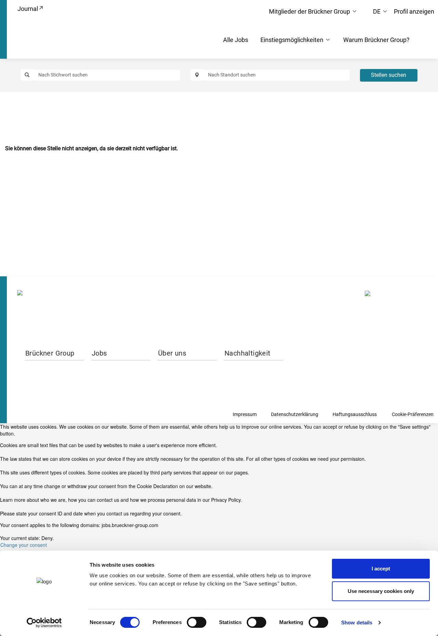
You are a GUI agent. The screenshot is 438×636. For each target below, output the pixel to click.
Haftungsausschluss (355, 414)
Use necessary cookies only (381, 591)
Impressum (245, 414)
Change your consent (23, 544)
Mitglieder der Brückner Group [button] (310, 11)
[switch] (196, 622)
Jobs (99, 353)
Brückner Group (50, 353)
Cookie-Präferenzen (413, 414)
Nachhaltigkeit (247, 353)
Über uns (172, 353)
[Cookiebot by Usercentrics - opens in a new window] (44, 623)
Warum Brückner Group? (376, 39)
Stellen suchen (388, 75)
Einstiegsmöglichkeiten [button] (292, 39)
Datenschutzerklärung (294, 414)
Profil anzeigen (414, 11)
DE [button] (377, 11)
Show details (356, 622)
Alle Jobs (235, 39)
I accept (381, 568)
